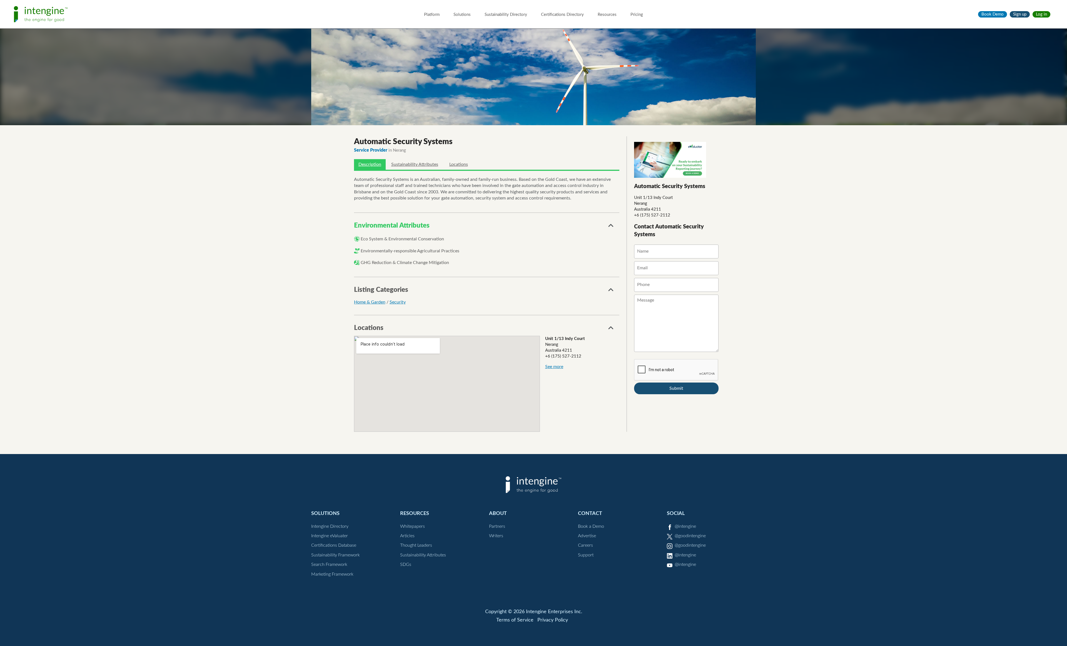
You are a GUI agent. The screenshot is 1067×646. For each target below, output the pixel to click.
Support (586, 555)
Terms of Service (515, 620)
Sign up (1019, 14)
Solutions (462, 15)
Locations (458, 164)
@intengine (685, 526)
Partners (497, 526)
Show (611, 227)
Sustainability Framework (335, 555)
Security (398, 302)
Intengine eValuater (329, 536)
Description (369, 164)
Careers (585, 545)
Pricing (636, 15)
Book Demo (992, 14)
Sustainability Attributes (414, 164)
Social (676, 513)
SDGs (405, 564)
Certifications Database (333, 545)
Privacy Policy (552, 620)
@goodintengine (690, 536)
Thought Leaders (416, 545)
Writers (496, 536)
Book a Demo (591, 526)
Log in (1041, 14)
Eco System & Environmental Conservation (402, 239)
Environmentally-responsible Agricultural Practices (410, 251)
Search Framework (329, 564)
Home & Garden (369, 302)
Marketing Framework (332, 574)
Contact (590, 513)
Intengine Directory (329, 526)
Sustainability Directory (506, 15)
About (498, 513)
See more (554, 366)
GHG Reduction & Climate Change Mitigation (405, 262)
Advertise (587, 536)
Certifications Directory (562, 15)
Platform (432, 15)
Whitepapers (412, 526)
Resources (607, 15)
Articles (407, 536)
